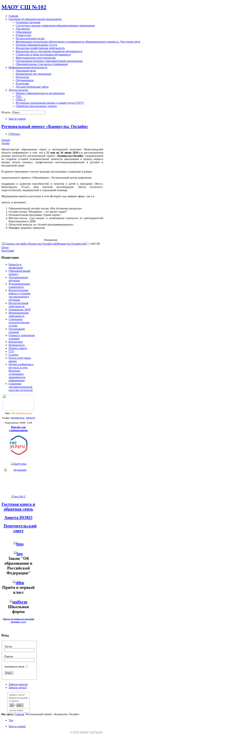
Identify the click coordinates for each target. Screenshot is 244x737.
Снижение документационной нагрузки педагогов (21, 387)
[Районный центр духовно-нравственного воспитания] (18, 463)
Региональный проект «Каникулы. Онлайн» (44, 126)
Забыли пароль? (18, 684)
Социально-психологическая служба (19, 322)
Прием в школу (18, 348)
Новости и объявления (16, 266)
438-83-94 (30, 418)
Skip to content (17, 118)
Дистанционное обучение (18, 279)
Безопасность (17, 344)
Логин (8, 646)
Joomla (5, 143)
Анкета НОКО (18, 517)
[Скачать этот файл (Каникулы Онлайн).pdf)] (30, 243)
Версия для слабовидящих (18, 429)
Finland (5, 140)
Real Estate (7, 250)
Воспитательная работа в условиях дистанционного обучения (20, 295)
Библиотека (16, 341)
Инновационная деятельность (18, 314)
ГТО (11, 351)
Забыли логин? (18, 687)
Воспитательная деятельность (18, 305)
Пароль (8, 656)
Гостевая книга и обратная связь (18, 506)
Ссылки (13, 354)
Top (11, 720)
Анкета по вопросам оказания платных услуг (18, 620)
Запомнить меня (14, 666)
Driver (5, 247)
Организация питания (17, 330)
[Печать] (14, 133)
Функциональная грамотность (19, 285)
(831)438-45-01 (17, 418)
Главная (19, 714)
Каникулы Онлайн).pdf (72, 243)
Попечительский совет (20, 528)
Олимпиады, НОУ (20, 309)
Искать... (6, 112)
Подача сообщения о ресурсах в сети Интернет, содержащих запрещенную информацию (21, 372)
